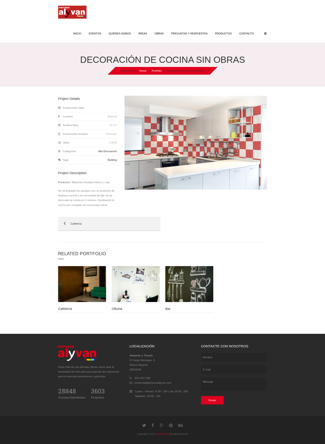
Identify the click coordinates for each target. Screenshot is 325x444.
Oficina (117, 309)
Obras (159, 33)
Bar (168, 309)
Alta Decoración (107, 151)
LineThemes (162, 434)
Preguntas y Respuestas (189, 33)
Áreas (142, 33)
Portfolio (157, 70)
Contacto (246, 33)
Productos (223, 33)
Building (112, 159)
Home (143, 70)
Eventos (95, 33)
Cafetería (70, 223)
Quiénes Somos (120, 33)
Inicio (77, 33)
